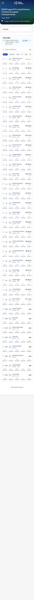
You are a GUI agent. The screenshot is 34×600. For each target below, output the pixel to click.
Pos (4, 54)
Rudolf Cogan (16, 279)
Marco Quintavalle (17, 327)
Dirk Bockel (15, 68)
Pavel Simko (15, 174)
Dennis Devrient (17, 145)
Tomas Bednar (16, 289)
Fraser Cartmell (16, 308)
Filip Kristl (15, 318)
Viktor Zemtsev (16, 87)
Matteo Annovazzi (17, 183)
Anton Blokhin (16, 212)
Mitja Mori (15, 336)
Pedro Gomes (16, 193)
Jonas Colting (16, 365)
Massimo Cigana (17, 77)
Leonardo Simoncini (18, 251)
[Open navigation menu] (3, 3)
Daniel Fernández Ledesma (18, 260)
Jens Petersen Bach (18, 231)
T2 (30, 54)
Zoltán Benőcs (16, 135)
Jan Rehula (15, 125)
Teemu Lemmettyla (17, 241)
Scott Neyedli (16, 202)
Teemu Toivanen (17, 164)
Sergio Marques (16, 154)
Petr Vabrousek (16, 222)
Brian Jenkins (16, 299)
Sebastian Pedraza (17, 355)
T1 (22, 54)
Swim (18, 54)
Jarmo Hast (15, 374)
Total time (11, 54)
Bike (26, 54)
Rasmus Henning (17, 58)
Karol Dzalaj (15, 270)
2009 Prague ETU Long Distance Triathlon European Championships (15, 12)
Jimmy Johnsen (16, 97)
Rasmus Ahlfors (16, 346)
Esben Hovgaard (17, 116)
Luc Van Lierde (16, 106)
